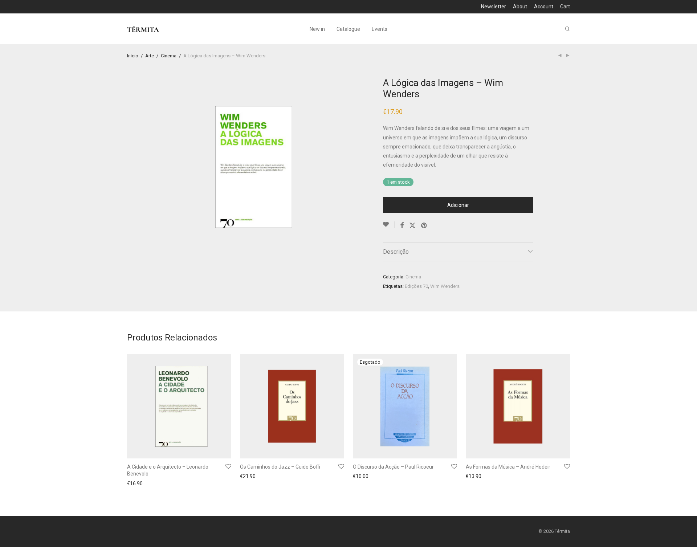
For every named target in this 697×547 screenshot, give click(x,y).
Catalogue (348, 29)
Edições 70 (416, 286)
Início (132, 55)
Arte (149, 55)
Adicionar (458, 205)
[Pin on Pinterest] (424, 225)
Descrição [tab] (396, 251)
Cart (565, 6)
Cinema (168, 55)
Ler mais (360, 477)
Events (379, 29)
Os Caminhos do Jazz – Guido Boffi (280, 467)
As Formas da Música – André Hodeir (508, 467)
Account (543, 6)
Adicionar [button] (136, 483)
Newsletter (493, 6)
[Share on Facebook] (402, 225)
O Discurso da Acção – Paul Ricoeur (393, 467)
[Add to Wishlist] (389, 224)
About (520, 6)
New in (317, 29)
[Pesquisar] (567, 28)
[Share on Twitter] (412, 225)
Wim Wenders (445, 286)
